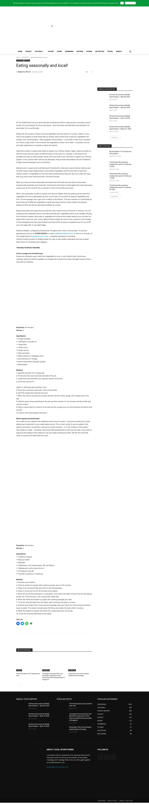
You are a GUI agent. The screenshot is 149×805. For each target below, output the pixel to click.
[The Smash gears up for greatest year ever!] (28, 663)
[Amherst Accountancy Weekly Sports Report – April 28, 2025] (102, 97)
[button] (130, 51)
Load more (114, 137)
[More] (42, 77)
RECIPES (27, 60)
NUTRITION (25, 57)
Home (18, 57)
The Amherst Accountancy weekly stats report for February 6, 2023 (120, 164)
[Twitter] (32, 77)
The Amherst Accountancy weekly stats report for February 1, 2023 (120, 176)
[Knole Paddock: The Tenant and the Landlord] (102, 154)
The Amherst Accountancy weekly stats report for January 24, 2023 (120, 187)
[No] (146, 3)
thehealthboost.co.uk (39, 236)
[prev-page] (17, 684)
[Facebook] (37, 77)
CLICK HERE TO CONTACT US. (57, 767)
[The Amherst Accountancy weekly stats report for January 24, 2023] (102, 188)
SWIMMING (46, 670)
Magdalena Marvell (24, 72)
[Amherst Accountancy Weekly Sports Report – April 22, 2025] (102, 108)
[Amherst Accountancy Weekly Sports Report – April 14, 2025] (102, 118)
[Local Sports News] (33, 27)
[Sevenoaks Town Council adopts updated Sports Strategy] (80, 663)
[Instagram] (106, 757)
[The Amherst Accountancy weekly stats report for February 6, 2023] (102, 165)
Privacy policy (130, 3)
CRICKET (19, 670)
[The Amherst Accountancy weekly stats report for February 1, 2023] (102, 176)
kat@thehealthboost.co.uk (64, 233)
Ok (122, 3)
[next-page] (21, 684)
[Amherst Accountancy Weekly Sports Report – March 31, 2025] (102, 129)
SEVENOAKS (72, 670)
